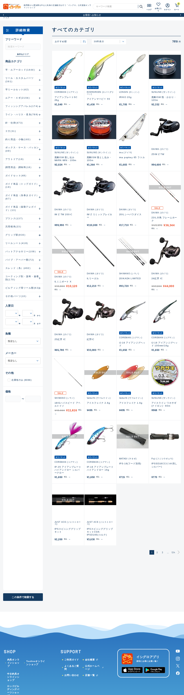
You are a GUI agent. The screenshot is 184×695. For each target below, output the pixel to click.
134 (173, 552)
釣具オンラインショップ (13, 662)
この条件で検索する (23, 597)
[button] (3, 15)
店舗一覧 (90, 675)
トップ (6, 17)
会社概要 (90, 659)
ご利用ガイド (71, 659)
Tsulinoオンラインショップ (35, 663)
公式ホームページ (92, 667)
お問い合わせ (71, 675)
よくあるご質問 (71, 667)
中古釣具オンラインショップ (13, 677)
